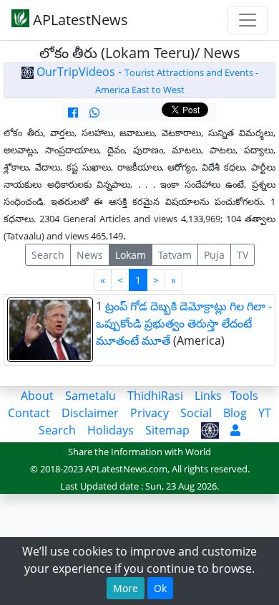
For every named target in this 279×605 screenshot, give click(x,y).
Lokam (130, 255)
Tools (244, 396)
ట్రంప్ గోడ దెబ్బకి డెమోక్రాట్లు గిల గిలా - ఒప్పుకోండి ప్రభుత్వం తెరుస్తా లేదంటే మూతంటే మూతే (184, 323)
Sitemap (167, 430)
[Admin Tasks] (235, 430)
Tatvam (175, 255)
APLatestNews (78, 19)
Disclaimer (90, 413)
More (125, 588)
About (37, 396)
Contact (29, 413)
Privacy (149, 413)
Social (196, 413)
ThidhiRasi (155, 396)
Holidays (110, 430)
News (90, 255)
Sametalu (90, 396)
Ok (160, 588)
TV (242, 255)
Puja (214, 255)
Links (208, 396)
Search (47, 255)
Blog (235, 413)
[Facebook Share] (73, 112)
